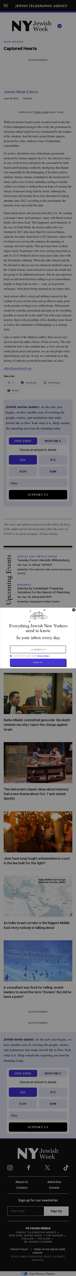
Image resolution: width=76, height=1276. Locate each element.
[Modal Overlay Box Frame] (38, 638)
